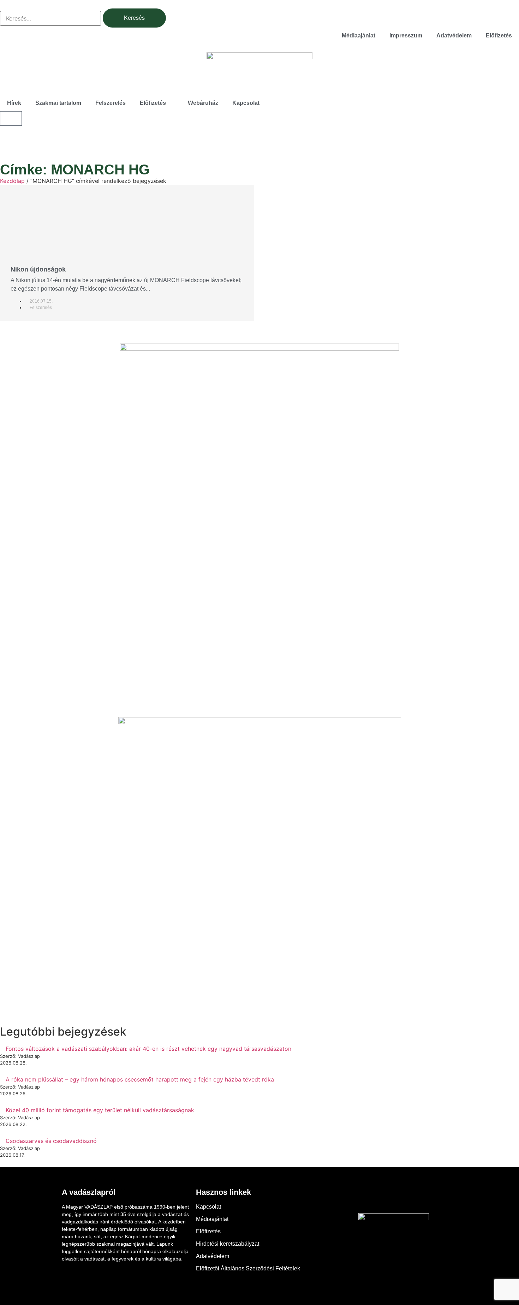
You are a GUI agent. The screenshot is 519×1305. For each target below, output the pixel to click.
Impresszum (405, 35)
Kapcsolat (246, 103)
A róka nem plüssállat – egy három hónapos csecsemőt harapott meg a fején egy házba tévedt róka (140, 1079)
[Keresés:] (50, 18)
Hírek (14, 103)
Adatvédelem (454, 35)
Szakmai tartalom (58, 103)
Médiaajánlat (358, 35)
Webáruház (203, 103)
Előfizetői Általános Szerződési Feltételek (248, 1268)
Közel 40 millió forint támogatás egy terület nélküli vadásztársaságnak (100, 1110)
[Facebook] (374, 1197)
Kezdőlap (12, 180)
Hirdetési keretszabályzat (227, 1244)
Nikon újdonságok (38, 269)
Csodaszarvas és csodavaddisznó (51, 1140)
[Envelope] (413, 1197)
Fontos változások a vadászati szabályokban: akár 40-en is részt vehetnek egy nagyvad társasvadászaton (148, 1048)
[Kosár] (11, 118)
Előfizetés (499, 35)
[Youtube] (393, 1197)
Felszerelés (110, 103)
